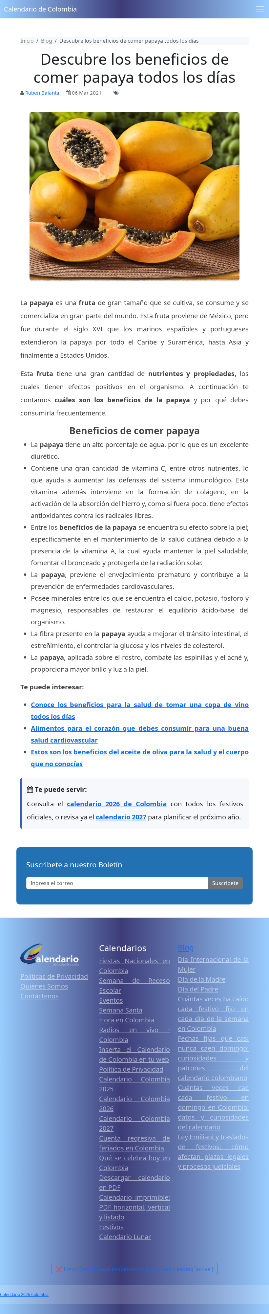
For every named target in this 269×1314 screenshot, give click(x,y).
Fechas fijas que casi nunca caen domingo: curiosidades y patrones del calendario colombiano (213, 1058)
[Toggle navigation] (260, 9)
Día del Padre (198, 989)
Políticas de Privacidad (54, 976)
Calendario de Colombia (40, 9)
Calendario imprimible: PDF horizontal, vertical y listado (134, 1207)
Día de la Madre (201, 979)
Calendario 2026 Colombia (24, 1294)
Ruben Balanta (42, 92)
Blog (186, 948)
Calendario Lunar (125, 1236)
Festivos (111, 1226)
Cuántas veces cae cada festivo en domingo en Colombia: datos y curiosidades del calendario (213, 1107)
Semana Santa (120, 1010)
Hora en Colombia (126, 1019)
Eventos (111, 1000)
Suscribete (225, 883)
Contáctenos (39, 995)
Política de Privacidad (131, 1069)
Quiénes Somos (44, 986)
